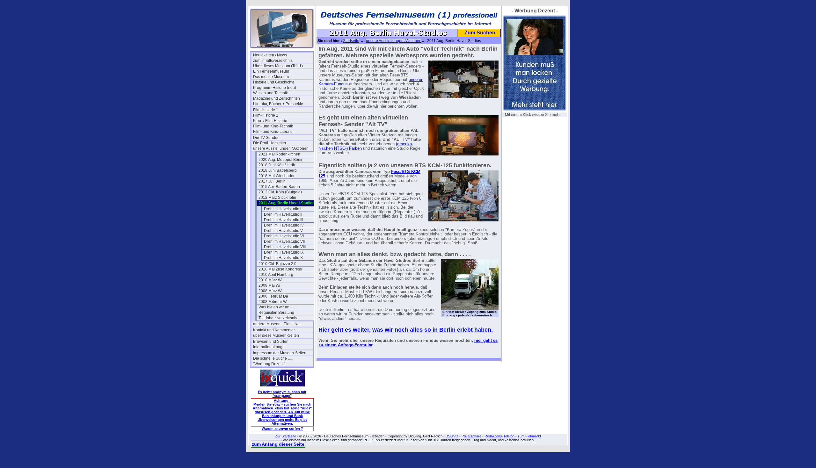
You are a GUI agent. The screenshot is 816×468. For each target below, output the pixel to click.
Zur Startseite (285, 436)
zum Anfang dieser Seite (278, 444)
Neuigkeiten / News (270, 55)
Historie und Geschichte (274, 82)
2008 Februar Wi (273, 301)
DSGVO (452, 436)
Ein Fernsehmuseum (271, 71)
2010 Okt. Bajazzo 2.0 (277, 264)
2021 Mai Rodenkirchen (279, 154)
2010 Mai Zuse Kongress (280, 269)
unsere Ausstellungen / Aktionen (281, 148)
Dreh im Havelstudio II (283, 214)
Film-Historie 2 (265, 115)
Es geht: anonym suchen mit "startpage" (282, 394)
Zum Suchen (479, 32)
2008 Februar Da (273, 296)
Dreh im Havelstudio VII (284, 241)
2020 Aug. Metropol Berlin (281, 159)
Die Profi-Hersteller (269, 143)
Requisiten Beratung (276, 312)
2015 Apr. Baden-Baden (279, 186)
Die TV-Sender (266, 137)
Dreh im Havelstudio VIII (285, 247)
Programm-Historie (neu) (274, 87)
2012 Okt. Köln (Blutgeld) (280, 192)
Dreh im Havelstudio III (283, 220)
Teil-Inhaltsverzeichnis (278, 318)
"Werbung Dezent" (269, 364)
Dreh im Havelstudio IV (284, 225)
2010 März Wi (270, 280)
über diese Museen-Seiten (276, 335)
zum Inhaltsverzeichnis (273, 60)
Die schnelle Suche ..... (273, 358)
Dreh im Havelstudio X (283, 258)
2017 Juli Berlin (272, 181)
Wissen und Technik (270, 93)
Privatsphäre (471, 436)
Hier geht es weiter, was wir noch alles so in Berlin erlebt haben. (405, 330)
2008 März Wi (270, 291)
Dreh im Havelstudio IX (284, 252)
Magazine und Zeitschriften (276, 98)
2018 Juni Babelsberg (278, 170)
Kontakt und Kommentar (274, 330)
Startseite (351, 41)
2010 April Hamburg (276, 274)
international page (269, 347)
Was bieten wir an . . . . (278, 307)
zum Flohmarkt (529, 436)
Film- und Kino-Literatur (273, 131)
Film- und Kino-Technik (273, 126)
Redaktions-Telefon (499, 436)
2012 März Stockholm (277, 197)
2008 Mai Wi (269, 285)
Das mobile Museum (271, 77)
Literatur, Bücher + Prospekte (278, 104)
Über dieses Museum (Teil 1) (278, 66)
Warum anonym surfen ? (282, 428)
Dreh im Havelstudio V (283, 230)
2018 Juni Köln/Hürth (277, 165)
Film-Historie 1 (265, 110)
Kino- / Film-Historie (270, 121)
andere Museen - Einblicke (276, 324)
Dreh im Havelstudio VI (284, 236)
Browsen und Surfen (270, 341)
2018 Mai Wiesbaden (277, 176)
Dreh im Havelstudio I (282, 209)
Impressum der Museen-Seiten (279, 353)
